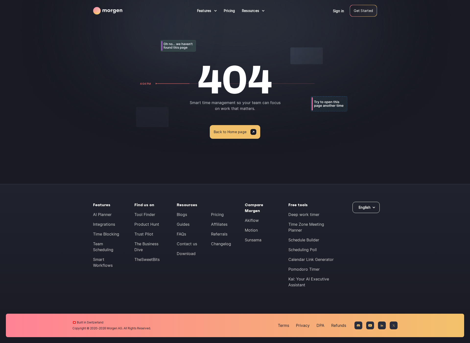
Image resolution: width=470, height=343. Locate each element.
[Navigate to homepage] (107, 11)
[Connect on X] (394, 325)
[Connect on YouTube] (370, 325)
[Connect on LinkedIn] (382, 325)
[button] (207, 10)
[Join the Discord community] (358, 325)
